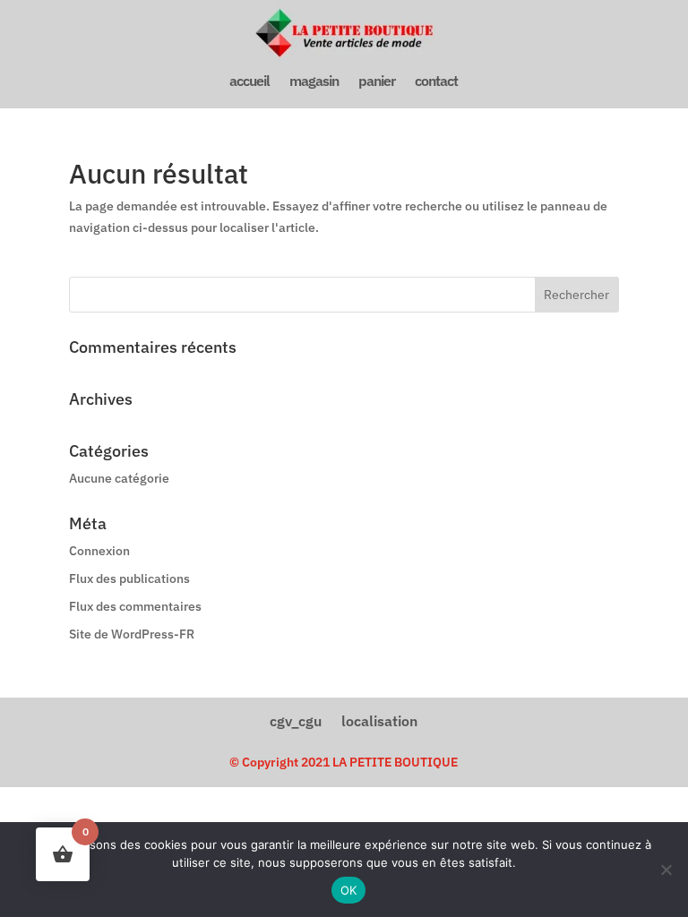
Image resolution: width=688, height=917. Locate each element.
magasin (314, 82)
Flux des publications (129, 578)
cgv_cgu (296, 719)
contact (436, 82)
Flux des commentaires (135, 606)
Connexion (99, 551)
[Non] (666, 869)
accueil (249, 82)
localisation (379, 719)
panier (376, 82)
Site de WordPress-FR (131, 634)
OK (348, 890)
